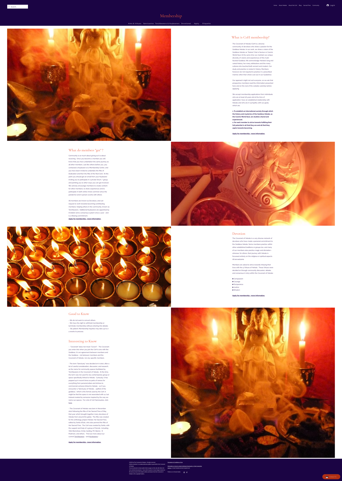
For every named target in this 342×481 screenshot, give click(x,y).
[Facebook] (187, 472)
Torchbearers (79, 436)
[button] (283, 5)
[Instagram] (184, 472)
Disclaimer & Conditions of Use (175, 462)
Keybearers (93, 436)
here (70, 403)
